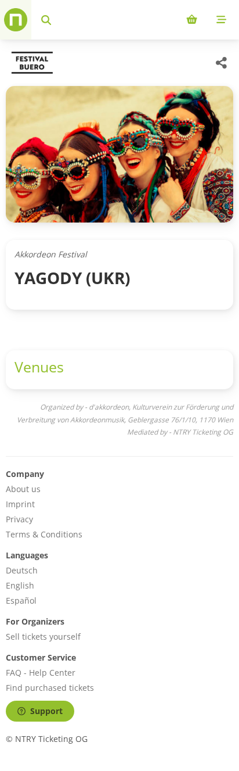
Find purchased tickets (50, 687)
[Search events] (46, 20)
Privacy (19, 519)
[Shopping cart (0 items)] (192, 20)
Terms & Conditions (44, 534)
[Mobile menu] (221, 20)
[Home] (15, 20)
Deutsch (22, 570)
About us (23, 488)
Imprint (20, 504)
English (20, 585)
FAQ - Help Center (40, 672)
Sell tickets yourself (43, 636)
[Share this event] (221, 62)
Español (21, 600)
